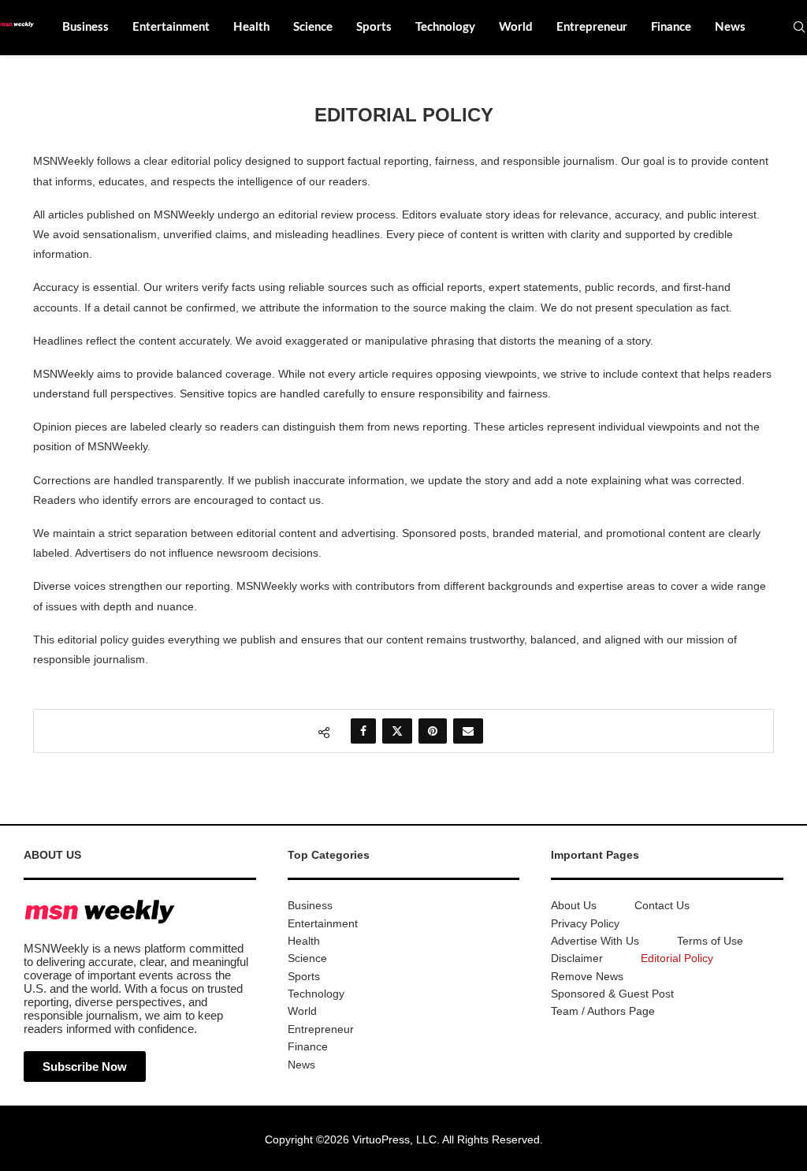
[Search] (799, 27)
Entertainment (171, 27)
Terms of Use (710, 940)
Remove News (587, 976)
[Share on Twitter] (397, 731)
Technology (445, 27)
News (730, 27)
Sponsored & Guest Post (612, 993)
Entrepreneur (591, 27)
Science (313, 27)
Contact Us (662, 905)
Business (85, 27)
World (516, 27)
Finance (671, 27)
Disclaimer (577, 958)
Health (251, 27)
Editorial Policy (677, 958)
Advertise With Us (595, 940)
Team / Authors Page (603, 1011)
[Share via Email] (468, 731)
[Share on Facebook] (363, 731)
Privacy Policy (585, 923)
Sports (374, 27)
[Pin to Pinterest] (432, 731)
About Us (574, 905)
